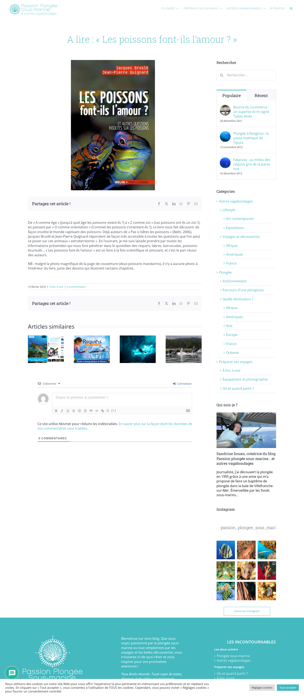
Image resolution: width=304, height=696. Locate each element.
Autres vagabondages (236, 201)
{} (108, 410)
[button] (291, 8)
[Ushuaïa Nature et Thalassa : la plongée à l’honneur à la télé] (138, 337)
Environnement (235, 281)
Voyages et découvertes (241, 236)
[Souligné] (68, 410)
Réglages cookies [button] (262, 687)
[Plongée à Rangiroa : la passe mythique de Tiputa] (225, 133)
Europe (231, 334)
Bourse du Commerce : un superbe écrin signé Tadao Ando (251, 112)
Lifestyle (229, 210)
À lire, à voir (56, 287)
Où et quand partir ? (238, 388)
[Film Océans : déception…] (184, 337)
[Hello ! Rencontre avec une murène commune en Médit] (267, 591)
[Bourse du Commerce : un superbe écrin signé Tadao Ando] (225, 107)
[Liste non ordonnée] (85, 410)
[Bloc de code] (97, 410)
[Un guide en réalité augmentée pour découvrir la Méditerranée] (46, 337)
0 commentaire (76, 287)
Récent (261, 95)
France (231, 263)
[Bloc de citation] (91, 410)
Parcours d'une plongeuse (243, 290)
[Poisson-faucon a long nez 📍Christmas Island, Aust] (246, 550)
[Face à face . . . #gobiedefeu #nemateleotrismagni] (226, 570)
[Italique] (62, 410)
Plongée (225, 272)
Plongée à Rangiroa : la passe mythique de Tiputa (251, 138)
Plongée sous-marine (233, 656)
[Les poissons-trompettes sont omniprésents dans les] (267, 550)
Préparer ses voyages (236, 361)
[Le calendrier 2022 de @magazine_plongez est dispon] (226, 591)
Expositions (235, 227)
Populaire (231, 95)
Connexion (184, 384)
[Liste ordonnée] (79, 410)
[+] (113, 410)
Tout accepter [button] (287, 687)
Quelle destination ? (238, 299)
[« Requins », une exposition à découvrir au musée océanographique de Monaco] (92, 337)
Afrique (231, 245)
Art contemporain (240, 218)
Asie (229, 325)
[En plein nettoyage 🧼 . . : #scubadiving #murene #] (246, 570)
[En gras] (56, 410)
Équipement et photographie (245, 379)
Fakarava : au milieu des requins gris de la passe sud (251, 164)
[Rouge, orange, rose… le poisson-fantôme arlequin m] (267, 570)
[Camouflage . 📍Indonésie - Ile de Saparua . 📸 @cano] (246, 591)
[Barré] (74, 410)
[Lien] (102, 410)
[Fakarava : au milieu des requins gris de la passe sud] (225, 159)
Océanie (232, 352)
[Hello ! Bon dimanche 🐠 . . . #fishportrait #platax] (226, 550)
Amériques (234, 254)
